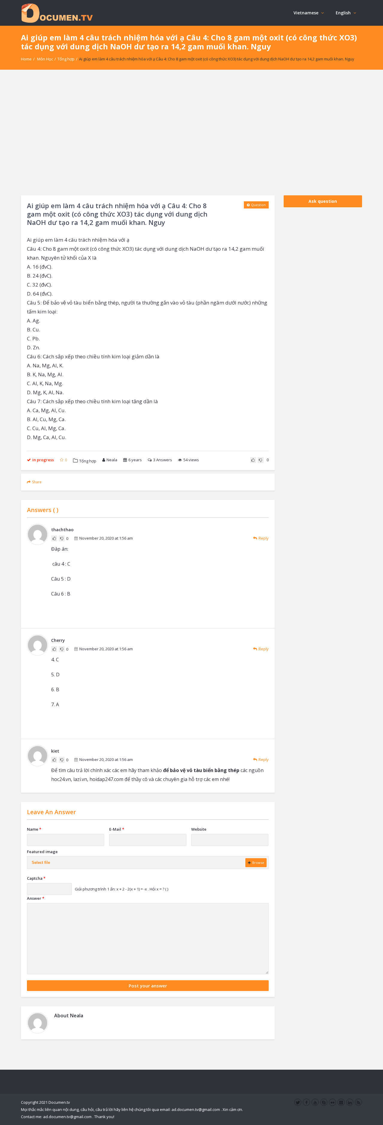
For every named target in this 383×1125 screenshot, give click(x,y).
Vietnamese (306, 13)
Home (26, 59)
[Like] (253, 460)
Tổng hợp (66, 59)
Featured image (42, 851)
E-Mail (116, 829)
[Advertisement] (191, 132)
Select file (41, 862)
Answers (162, 459)
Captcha (36, 878)
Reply (264, 538)
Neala (112, 459)
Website (198, 829)
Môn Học (45, 59)
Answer (35, 898)
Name (34, 829)
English (343, 13)
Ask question (322, 201)
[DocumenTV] (57, 12)
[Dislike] (261, 460)
